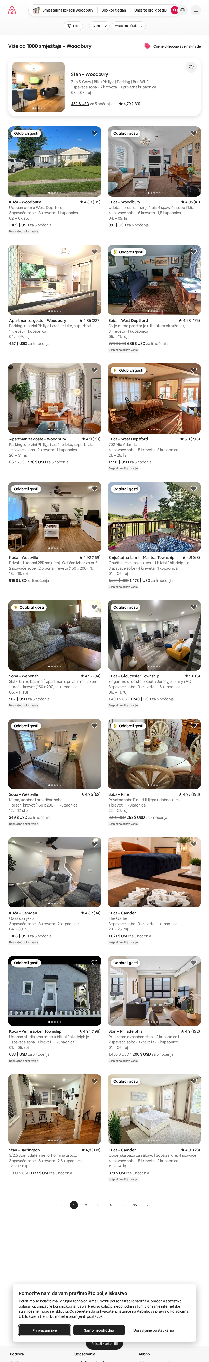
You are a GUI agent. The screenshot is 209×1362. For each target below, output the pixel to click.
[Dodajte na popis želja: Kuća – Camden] (94, 844)
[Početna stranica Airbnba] (12, 10)
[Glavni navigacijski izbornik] (196, 10)
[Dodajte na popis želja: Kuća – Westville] (94, 488)
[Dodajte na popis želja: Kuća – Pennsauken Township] (94, 962)
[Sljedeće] (146, 1205)
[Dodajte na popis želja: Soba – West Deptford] (194, 251)
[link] (62, 1205)
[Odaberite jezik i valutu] (182, 10)
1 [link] (74, 1205)
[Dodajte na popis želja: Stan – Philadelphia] (194, 962)
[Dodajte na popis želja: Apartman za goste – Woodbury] (94, 251)
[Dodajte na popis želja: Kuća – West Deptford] (194, 370)
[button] (80, 103)
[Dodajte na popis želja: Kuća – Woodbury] (94, 133)
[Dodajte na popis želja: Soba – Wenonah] (94, 607)
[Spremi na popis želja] (191, 67)
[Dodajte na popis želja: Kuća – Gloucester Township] (194, 607)
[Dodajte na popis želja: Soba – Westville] (94, 725)
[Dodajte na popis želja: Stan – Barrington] (94, 1081)
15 (135, 1205)
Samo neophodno (99, 1330)
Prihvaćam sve (45, 1330)
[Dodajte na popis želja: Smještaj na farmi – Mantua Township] (194, 488)
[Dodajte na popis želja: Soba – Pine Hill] (194, 725)
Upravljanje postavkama (153, 1330)
